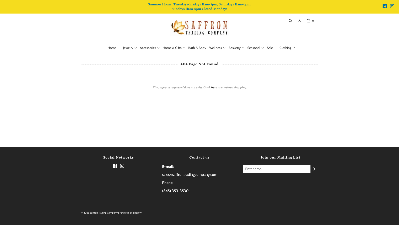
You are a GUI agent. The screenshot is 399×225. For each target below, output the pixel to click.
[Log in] (297, 20)
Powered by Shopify (130, 212)
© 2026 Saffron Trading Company (99, 212)
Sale (270, 48)
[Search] (288, 20)
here (214, 87)
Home (112, 48)
